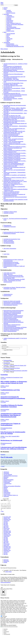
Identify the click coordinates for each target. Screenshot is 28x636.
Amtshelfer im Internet (8, 213)
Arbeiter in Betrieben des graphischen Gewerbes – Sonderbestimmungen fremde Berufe (14, 156)
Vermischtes (6, 496)
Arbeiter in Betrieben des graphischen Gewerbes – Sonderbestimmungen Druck (14, 151)
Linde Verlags (8, 571)
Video (7, 41)
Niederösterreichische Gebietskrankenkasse (13, 315)
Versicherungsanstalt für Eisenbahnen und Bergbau (15, 327)
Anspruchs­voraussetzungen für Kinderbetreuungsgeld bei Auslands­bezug (13, 397)
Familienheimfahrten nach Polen (10, 390)
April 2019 (5, 525)
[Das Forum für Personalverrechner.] (9, 626)
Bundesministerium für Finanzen (10, 262)
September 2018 (7, 534)
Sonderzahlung (9, 20)
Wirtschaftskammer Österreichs (10, 305)
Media (4, 32)
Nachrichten (4, 374)
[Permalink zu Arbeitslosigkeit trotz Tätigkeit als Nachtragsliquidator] (5, 419)
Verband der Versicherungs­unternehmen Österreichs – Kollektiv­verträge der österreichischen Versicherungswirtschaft (15, 96)
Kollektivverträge (10, 31)
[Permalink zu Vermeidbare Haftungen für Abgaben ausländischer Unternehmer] (5, 401)
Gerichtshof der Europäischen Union (11, 239)
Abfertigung (9, 25)
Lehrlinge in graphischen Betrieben (11, 191)
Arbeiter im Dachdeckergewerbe (10, 135)
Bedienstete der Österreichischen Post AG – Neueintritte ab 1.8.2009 (13, 184)
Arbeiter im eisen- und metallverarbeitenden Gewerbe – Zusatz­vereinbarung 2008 (13, 142)
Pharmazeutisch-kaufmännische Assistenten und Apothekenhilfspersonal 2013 (14, 195)
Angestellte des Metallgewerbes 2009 (11, 115)
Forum (4, 9)
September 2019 (7, 519)
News (7, 36)
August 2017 (6, 551)
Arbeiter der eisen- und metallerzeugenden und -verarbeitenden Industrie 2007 (14, 129)
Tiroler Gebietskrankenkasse (9, 326)
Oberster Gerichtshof (8, 240)
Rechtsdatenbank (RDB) (9, 278)
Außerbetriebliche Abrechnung (13, 28)
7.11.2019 (3, 444)
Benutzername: (5, 346)
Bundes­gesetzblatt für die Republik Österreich (13, 232)
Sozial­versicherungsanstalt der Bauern (12, 320)
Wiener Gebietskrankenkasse (10, 331)
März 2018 (5, 542)
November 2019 (7, 516)
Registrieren (9, 11)
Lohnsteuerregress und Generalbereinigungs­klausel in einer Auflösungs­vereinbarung (14, 448)
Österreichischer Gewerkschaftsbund (11, 302)
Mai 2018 (5, 540)
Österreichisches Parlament (9, 233)
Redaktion (3, 454)
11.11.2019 (3, 429)
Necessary (4, 616)
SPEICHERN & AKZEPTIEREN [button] (8, 625)
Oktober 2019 (6, 518)
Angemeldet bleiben (7, 350)
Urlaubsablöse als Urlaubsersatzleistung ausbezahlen (15, 370)
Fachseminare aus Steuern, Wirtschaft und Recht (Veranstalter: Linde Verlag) (14, 288)
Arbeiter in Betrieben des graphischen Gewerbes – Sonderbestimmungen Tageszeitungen (14, 159)
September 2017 (7, 550)
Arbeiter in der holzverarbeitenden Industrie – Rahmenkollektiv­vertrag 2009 (13, 165)
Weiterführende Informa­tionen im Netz (15, 46)
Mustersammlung (10, 43)
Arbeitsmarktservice (7, 294)
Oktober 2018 (6, 533)
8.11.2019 (3, 437)
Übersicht (8, 10)
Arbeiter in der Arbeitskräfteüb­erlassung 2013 (13, 163)
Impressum (5, 559)
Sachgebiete (6, 14)
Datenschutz (6, 561)
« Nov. (2, 511)
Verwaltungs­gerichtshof (8, 242)
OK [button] (2, 587)
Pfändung (8, 29)
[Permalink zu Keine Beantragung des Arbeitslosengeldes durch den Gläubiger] (6, 428)
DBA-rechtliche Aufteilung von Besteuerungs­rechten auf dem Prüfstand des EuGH (14, 382)
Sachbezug (8, 18)
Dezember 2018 (7, 531)
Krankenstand (9, 21)
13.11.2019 (3, 402)
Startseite (5, 7)
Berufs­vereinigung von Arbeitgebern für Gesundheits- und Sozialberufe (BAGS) (12, 67)
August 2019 (6, 520)
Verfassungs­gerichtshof (8, 241)
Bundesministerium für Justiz (10, 264)
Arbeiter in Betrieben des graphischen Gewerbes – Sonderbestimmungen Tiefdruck (14, 161)
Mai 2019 (5, 524)
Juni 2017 (5, 554)
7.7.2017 (3, 466)
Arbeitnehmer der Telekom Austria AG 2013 (13, 180)
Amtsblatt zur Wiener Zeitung (10, 211)
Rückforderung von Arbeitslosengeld (11, 440)
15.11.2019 (3, 394)
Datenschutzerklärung (5, 582)
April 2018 (5, 541)
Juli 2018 (5, 537)
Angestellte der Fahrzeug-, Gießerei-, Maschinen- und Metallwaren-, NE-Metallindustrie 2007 (14, 108)
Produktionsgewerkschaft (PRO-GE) (11, 93)
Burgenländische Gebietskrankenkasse (12, 313)
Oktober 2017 (6, 549)
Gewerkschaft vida (7, 87)
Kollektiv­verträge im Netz (12, 45)
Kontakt (5, 562)
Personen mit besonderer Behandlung (14, 24)
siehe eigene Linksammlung (9, 248)
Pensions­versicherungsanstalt (10, 318)
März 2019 (5, 527)
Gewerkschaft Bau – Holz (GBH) (11, 79)
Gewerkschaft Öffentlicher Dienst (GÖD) (12, 85)
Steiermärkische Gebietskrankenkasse (11, 324)
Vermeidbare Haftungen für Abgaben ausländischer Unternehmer (12, 405)
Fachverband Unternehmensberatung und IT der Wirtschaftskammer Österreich (14, 77)
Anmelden (4, 353)
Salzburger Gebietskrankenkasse (10, 319)
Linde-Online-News (8, 274)
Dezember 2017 (7, 546)
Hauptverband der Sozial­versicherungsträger (13, 310)
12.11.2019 (3, 410)
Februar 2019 (6, 528)
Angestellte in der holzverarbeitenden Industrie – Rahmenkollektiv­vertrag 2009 (14, 121)
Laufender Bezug (10, 16)
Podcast (8, 37)
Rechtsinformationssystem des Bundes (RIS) (13, 276)
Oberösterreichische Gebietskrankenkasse (12, 317)
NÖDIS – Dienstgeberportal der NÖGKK (13, 275)
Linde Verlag (6, 254)
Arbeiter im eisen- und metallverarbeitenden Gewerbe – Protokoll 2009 (13, 139)
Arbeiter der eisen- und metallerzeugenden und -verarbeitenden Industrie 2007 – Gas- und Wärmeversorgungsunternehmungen (14, 132)
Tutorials (8, 40)
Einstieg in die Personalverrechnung (11, 368)
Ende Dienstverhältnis (11, 27)
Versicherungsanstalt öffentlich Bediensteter (13, 328)
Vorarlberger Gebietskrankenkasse (11, 329)
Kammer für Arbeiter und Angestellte (11, 301)
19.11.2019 (3, 378)
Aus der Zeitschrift (10, 33)
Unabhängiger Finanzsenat (9, 226)
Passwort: (4, 348)
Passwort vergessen (10, 12)
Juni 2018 (5, 538)
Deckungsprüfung (7, 360)
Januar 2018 (6, 545)
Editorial (8, 34)
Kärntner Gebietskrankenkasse (10, 314)
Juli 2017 (5, 553)
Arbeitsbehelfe (6, 42)
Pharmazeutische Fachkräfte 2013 (11, 193)
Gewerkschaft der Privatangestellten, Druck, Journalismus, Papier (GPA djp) (13, 83)
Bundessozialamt (7, 295)
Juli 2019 (5, 522)
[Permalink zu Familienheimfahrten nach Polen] (5, 385)
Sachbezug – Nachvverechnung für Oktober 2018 (14, 365)
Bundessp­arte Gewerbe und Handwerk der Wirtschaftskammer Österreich (13, 69)
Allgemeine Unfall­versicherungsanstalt (12, 311)
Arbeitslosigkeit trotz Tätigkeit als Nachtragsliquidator (10, 424)
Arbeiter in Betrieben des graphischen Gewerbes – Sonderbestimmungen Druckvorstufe (14, 153)
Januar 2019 (6, 529)
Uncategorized (6, 493)
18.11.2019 (3, 387)
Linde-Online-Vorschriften (9, 272)
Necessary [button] (3, 614)
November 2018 (7, 532)
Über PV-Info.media (6, 457)
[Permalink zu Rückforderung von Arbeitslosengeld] (10, 436)
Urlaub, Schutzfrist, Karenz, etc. (13, 23)
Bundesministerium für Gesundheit (11, 263)
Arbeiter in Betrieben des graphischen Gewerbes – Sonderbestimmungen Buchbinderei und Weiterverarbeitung (14, 148)
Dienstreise (8, 19)
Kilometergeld (6, 362)
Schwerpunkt (9, 38)
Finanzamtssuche (7, 225)
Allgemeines (9, 15)
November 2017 (7, 547)
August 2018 (6, 536)
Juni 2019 (5, 523)
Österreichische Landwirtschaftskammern (12, 303)
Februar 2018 (6, 544)
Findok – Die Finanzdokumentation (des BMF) (14, 279)
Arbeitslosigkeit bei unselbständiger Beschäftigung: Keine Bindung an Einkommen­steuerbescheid (11, 415)
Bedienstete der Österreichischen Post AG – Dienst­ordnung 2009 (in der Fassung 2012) (15, 182)
